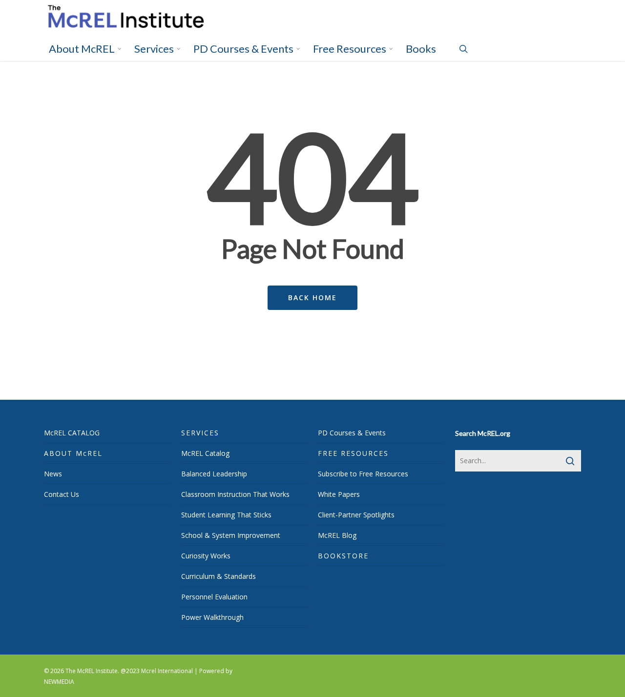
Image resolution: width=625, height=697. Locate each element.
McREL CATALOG (72, 432)
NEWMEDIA (59, 681)
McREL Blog (337, 535)
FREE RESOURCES (353, 453)
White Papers (339, 494)
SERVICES (200, 432)
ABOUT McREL (73, 453)
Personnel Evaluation (214, 596)
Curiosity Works (205, 555)
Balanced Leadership (214, 473)
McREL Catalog (205, 453)
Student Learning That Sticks (226, 514)
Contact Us (61, 494)
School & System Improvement (230, 535)
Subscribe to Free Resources (363, 473)
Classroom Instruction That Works (235, 494)
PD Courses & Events (352, 432)
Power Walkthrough (212, 617)
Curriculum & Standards (218, 576)
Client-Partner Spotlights (356, 514)
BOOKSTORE (343, 555)
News (53, 473)
